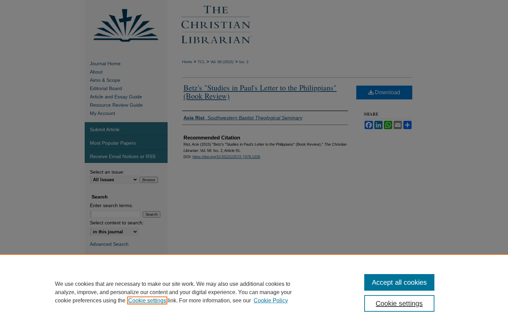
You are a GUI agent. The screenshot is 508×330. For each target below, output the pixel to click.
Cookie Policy (271, 300)
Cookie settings (147, 300)
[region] (254, 292)
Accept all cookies (399, 282)
